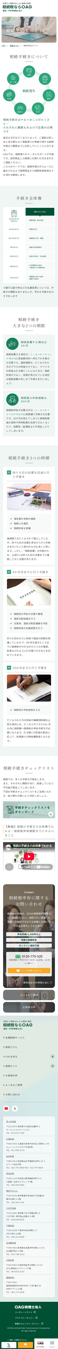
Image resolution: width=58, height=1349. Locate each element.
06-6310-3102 (17, 1271)
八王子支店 (11, 1208)
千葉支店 (10, 1225)
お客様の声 (29, 1007)
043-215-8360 (17, 1236)
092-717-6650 (17, 1292)
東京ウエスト (12, 1190)
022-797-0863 (17, 1167)
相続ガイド (14, 45)
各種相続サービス (15, 1037)
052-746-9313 (17, 1254)
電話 (8, 1347)
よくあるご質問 (29, 995)
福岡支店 (10, 1277)
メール (25, 1346)
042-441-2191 (17, 1202)
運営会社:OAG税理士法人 (36, 982)
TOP (3, 45)
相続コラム (11, 1047)
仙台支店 (10, 1156)
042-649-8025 (17, 1219)
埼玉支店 (10, 1173)
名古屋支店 (11, 1242)
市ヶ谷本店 (11, 1121)
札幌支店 (10, 1139)
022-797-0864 (36, 1167)
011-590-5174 (17, 1150)
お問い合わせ (12, 1094)
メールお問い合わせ (31, 970)
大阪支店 (10, 1260)
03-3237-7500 (17, 1133)
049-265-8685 (17, 1185)
